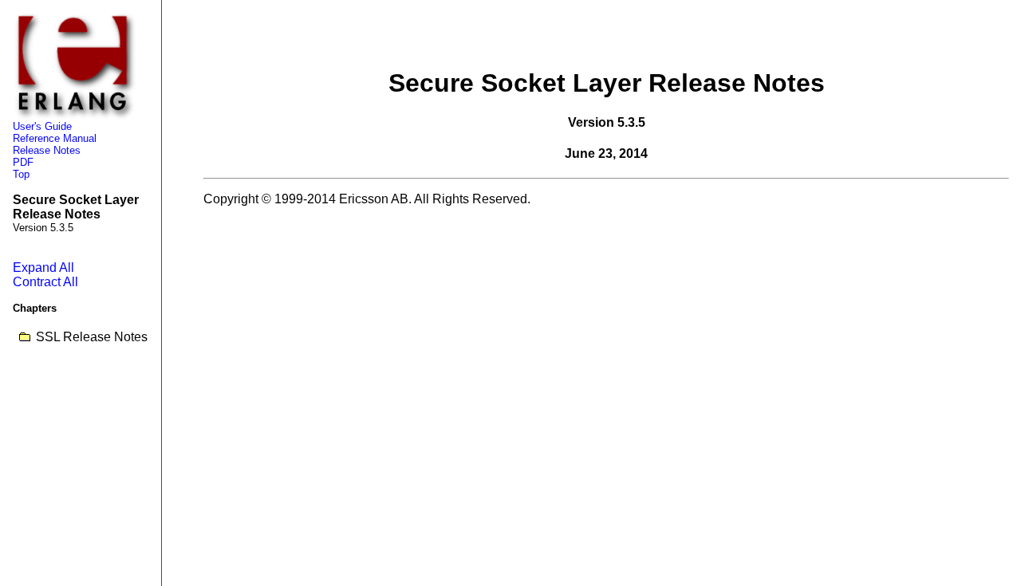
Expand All (43, 267)
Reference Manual (55, 138)
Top (21, 174)
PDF (23, 162)
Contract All (45, 282)
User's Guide (42, 126)
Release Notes (47, 150)
